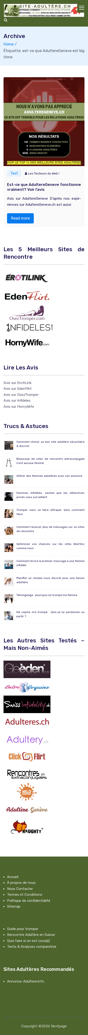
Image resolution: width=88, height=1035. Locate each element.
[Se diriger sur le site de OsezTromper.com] (27, 313)
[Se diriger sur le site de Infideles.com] (29, 327)
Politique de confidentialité (28, 901)
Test (14, 173)
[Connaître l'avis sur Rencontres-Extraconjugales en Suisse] (27, 774)
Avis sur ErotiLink (17, 383)
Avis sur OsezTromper (21, 395)
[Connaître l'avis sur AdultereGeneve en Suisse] (27, 809)
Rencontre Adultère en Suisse (31, 935)
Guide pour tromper (22, 929)
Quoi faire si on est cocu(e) (28, 941)
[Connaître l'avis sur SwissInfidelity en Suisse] (27, 704)
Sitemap (13, 906)
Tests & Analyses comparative (31, 946)
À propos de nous (21, 883)
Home (9, 44)
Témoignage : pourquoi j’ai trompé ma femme (46, 595)
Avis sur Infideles (17, 400)
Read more (20, 218)
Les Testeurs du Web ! (43, 173)
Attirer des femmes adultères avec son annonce (49, 475)
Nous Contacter (20, 889)
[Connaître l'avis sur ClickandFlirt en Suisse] (27, 756)
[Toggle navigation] (82, 8)
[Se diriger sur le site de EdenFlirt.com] (27, 295)
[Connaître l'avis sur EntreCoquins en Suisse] (27, 686)
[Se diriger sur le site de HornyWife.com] (27, 342)
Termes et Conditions (24, 894)
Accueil (12, 877)
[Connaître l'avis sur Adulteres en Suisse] (27, 721)
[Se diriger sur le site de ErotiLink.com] (27, 278)
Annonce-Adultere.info (25, 981)
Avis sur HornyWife (19, 406)
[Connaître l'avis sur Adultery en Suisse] (27, 739)
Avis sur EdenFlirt (18, 389)
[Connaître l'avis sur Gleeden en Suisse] (27, 669)
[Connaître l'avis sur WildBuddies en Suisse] (27, 791)
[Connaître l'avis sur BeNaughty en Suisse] (27, 826)
